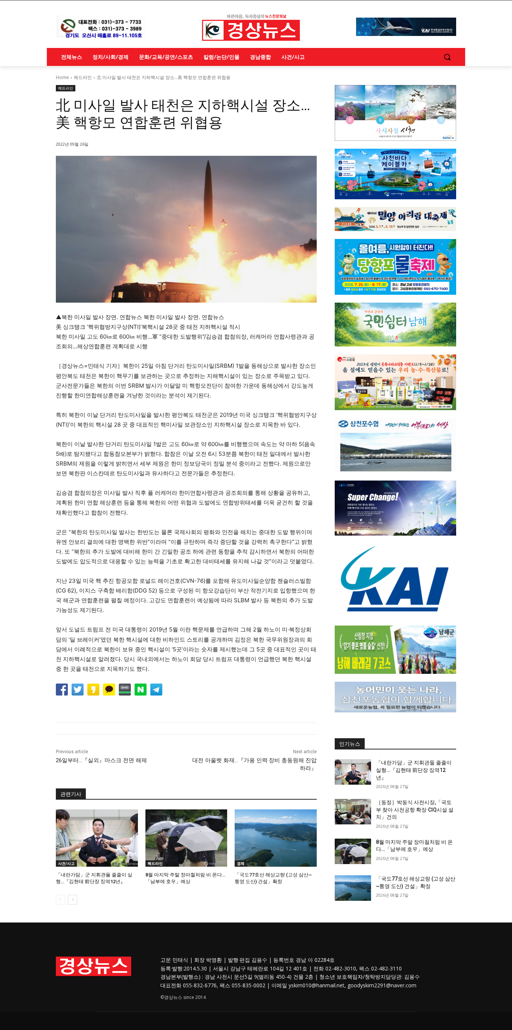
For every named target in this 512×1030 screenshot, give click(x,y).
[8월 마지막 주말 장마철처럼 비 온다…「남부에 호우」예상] (186, 838)
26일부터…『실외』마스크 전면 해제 (101, 760)
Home (62, 77)
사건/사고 (66, 863)
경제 (240, 863)
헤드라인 (83, 77)
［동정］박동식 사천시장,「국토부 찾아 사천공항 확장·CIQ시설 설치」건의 (415, 809)
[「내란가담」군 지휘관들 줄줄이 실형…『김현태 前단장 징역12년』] (97, 838)
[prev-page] (60, 900)
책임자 (355, 976)
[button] (447, 57)
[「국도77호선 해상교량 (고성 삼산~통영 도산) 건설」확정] (276, 838)
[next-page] (72, 900)
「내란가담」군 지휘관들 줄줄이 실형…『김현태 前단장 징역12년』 (414, 770)
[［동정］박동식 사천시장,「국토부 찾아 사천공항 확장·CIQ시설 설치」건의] (353, 811)
